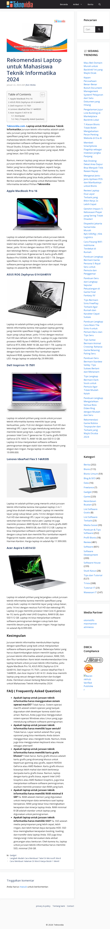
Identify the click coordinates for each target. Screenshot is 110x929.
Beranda (64, 4)
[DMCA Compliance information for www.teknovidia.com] (93, 661)
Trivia (87, 583)
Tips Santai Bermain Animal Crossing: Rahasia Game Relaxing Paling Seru (93, 346)
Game (87, 496)
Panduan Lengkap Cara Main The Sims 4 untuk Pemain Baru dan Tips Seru (93, 328)
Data (86, 482)
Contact (70, 906)
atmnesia (89, 627)
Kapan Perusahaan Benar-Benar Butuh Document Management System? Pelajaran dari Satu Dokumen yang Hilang (93, 91)
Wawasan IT (90, 592)
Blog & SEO (90, 478)
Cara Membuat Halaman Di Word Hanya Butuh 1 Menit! (34, 861)
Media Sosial (90, 525)
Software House (92, 562)
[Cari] (99, 29)
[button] (99, 4)
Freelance (89, 487)
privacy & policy (43, 906)
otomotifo (89, 620)
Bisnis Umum (91, 473)
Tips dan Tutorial (93, 575)
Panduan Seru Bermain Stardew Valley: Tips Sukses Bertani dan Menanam (93, 364)
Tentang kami (58, 906)
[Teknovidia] (20, 4)
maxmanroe (90, 623)
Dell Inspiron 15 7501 (20, 105)
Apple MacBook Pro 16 (21, 98)
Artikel (76, 4)
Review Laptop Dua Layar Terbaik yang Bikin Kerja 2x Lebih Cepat (91, 197)
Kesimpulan (20, 116)
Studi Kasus (90, 570)
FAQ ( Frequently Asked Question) (29, 119)
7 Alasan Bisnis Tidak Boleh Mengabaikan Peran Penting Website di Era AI (93, 131)
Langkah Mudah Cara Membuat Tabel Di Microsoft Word (35, 858)
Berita (90, 4)
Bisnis (87, 469)
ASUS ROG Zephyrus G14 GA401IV (27, 102)
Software (88, 546)
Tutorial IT (89, 587)
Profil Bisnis (90, 537)
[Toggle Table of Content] (41, 94)
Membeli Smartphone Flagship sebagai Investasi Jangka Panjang (93, 149)
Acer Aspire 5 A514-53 (21, 112)
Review (87, 542)
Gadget (13, 855)
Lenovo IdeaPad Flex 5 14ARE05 (25, 109)
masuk (23, 886)
